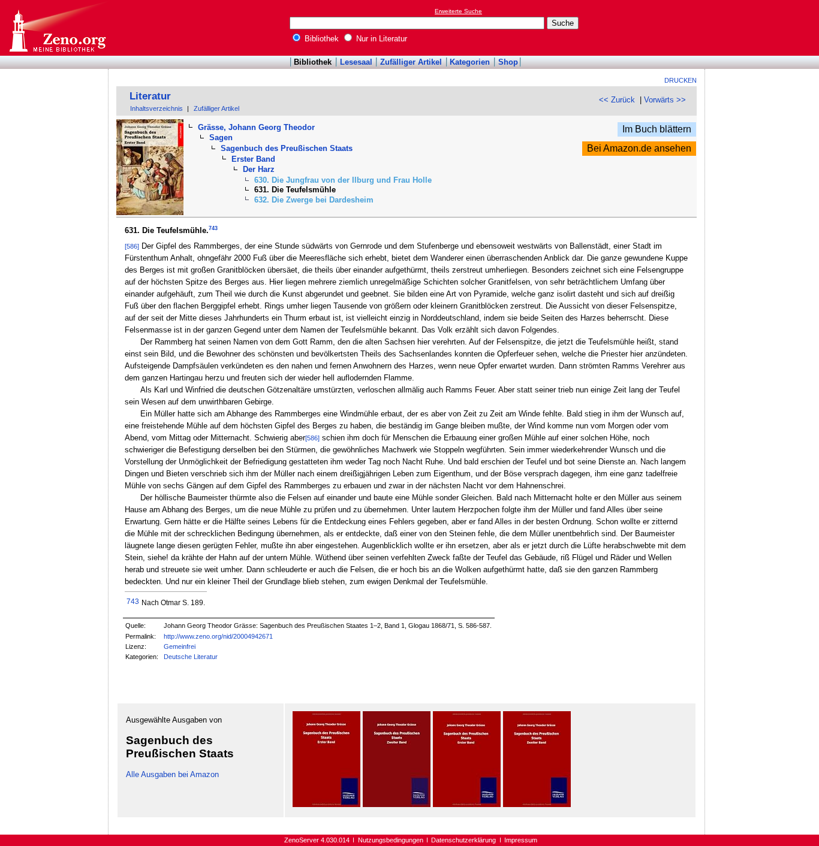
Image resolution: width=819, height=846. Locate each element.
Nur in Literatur (380, 38)
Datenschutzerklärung (463, 840)
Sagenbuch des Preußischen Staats (287, 148)
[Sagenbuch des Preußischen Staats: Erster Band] (326, 804)
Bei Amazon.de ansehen (639, 148)
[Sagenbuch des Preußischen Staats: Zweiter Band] (396, 804)
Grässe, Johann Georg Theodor (256, 127)
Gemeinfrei (179, 646)
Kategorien (470, 62)
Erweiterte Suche (458, 11)
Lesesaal (356, 62)
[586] (132, 246)
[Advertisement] (764, 28)
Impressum (520, 840)
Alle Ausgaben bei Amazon (172, 774)
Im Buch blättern (656, 129)
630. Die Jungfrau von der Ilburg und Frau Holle (343, 180)
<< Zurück (617, 99)
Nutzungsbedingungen (390, 840)
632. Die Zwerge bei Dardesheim (314, 199)
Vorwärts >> (665, 99)
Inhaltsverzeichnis (156, 108)
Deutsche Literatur (191, 656)
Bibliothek (320, 38)
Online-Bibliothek (57, 28)
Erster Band (253, 159)
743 (213, 228)
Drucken (680, 80)
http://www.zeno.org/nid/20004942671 (218, 636)
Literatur (150, 96)
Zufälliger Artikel (411, 62)
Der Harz (259, 169)
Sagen (221, 137)
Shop (508, 62)
